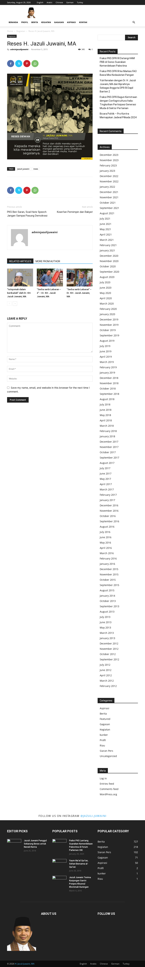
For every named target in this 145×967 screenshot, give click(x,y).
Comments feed (109, 789)
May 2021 (105, 229)
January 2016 (107, 563)
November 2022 (109, 181)
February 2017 (108, 494)
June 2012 (105, 670)
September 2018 (109, 394)
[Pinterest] (26, 63)
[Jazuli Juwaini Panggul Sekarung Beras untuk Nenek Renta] (14, 844)
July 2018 (105, 404)
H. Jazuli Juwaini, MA (24, 963)
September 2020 (109, 271)
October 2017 (108, 452)
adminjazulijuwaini (19, 49)
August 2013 (107, 611)
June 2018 (105, 409)
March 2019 (107, 362)
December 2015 (109, 569)
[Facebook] (10, 63)
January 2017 (107, 500)
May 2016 (105, 542)
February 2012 (108, 686)
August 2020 (107, 277)
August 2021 (107, 213)
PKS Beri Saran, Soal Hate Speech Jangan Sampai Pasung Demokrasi (27, 213)
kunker (104, 734)
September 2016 (109, 521)
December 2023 (109, 155)
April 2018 (106, 420)
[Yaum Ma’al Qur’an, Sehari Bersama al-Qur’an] (59, 864)
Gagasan (59, 22)
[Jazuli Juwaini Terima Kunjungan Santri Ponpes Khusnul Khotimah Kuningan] (59, 881)
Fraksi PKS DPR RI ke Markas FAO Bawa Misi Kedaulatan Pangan (118, 73)
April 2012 (106, 675)
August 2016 (107, 526)
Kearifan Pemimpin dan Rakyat (75, 212)
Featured (105, 719)
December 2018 (109, 378)
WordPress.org (108, 794)
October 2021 (108, 202)
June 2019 (105, 351)
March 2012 (107, 680)
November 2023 (109, 160)
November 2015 (109, 574)
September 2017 (109, 457)
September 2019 (109, 335)
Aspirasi (71, 22)
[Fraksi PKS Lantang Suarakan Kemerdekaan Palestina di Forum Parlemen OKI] (59, 844)
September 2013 (109, 606)
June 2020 (105, 287)
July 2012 (105, 664)
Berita (34, 22)
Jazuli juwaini (23, 168)
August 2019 (107, 340)
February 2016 (108, 558)
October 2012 (108, 654)
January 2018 (107, 436)
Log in (103, 778)
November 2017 (109, 447)
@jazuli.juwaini (93, 816)
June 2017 (105, 473)
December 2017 (109, 441)
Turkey (80, 2)
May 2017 (105, 478)
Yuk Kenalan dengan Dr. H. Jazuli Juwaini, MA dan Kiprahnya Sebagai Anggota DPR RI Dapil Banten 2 (118, 86)
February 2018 (108, 431)
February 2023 (108, 165)
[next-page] (15, 303)
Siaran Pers (106, 750)
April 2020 (106, 298)
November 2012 (109, 648)
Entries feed (107, 783)
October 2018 (108, 388)
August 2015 (107, 590)
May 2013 (105, 627)
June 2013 (105, 622)
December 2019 (109, 319)
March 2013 (107, 633)
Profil (24, 22)
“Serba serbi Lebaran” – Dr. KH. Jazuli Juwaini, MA (79, 293)
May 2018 (105, 415)
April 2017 (106, 484)
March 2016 (107, 553)
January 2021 (107, 250)
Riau (102, 745)
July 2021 (105, 218)
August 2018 (107, 399)
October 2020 (108, 266)
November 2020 (109, 261)
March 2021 (107, 239)
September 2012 (109, 659)
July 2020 (105, 282)
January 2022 (107, 186)
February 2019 (108, 367)
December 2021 (109, 192)
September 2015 (109, 585)
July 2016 (105, 532)
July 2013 (105, 617)
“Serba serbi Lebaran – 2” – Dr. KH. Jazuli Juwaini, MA (49, 293)
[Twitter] (18, 63)
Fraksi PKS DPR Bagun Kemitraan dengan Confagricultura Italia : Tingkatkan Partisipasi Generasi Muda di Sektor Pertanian (118, 103)
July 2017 (105, 468)
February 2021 (108, 245)
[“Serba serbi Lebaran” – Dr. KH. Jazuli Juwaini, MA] (80, 277)
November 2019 (109, 324)
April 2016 (106, 548)
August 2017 (107, 463)
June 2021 (105, 224)
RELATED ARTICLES (20, 261)
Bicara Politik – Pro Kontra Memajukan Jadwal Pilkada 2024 (118, 115)
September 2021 (109, 208)
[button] (133, 22)
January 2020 (107, 314)
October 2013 (108, 601)
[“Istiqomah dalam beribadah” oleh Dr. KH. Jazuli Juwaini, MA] (20, 277)
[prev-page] (9, 303)
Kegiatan (46, 22)
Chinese (59, 2)
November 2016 (109, 510)
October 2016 (108, 516)
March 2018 (107, 425)
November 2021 (109, 197)
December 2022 (109, 176)
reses (35, 168)
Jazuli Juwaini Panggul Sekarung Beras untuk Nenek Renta (35, 843)
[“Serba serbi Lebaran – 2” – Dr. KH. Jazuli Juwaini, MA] (50, 277)
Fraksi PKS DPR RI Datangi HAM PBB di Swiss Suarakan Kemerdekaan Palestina (117, 62)
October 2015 (108, 579)
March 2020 (107, 303)
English (40, 2)
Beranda (13, 22)
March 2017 (107, 489)
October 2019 (108, 330)
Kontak (83, 22)
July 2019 (105, 346)
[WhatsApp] (35, 63)
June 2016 (105, 537)
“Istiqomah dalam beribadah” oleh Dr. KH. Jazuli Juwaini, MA (19, 293)
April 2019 (106, 356)
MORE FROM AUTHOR (48, 261)
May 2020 (105, 293)
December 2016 (109, 505)
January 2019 (107, 372)
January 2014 (107, 595)
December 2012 (109, 643)
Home (10, 31)
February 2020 (108, 309)
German (70, 2)
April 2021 (106, 234)
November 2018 (109, 383)
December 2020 (109, 255)
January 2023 (107, 170)
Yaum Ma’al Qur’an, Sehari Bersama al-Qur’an (78, 863)
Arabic (49, 2)
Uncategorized (108, 756)
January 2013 (107, 638)
